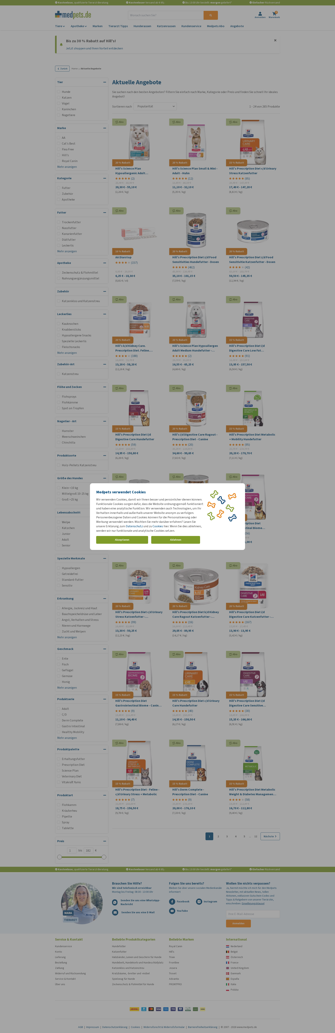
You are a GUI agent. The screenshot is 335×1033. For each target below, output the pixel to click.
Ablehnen (175, 540)
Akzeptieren (122, 540)
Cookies (158, 526)
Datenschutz (134, 526)
